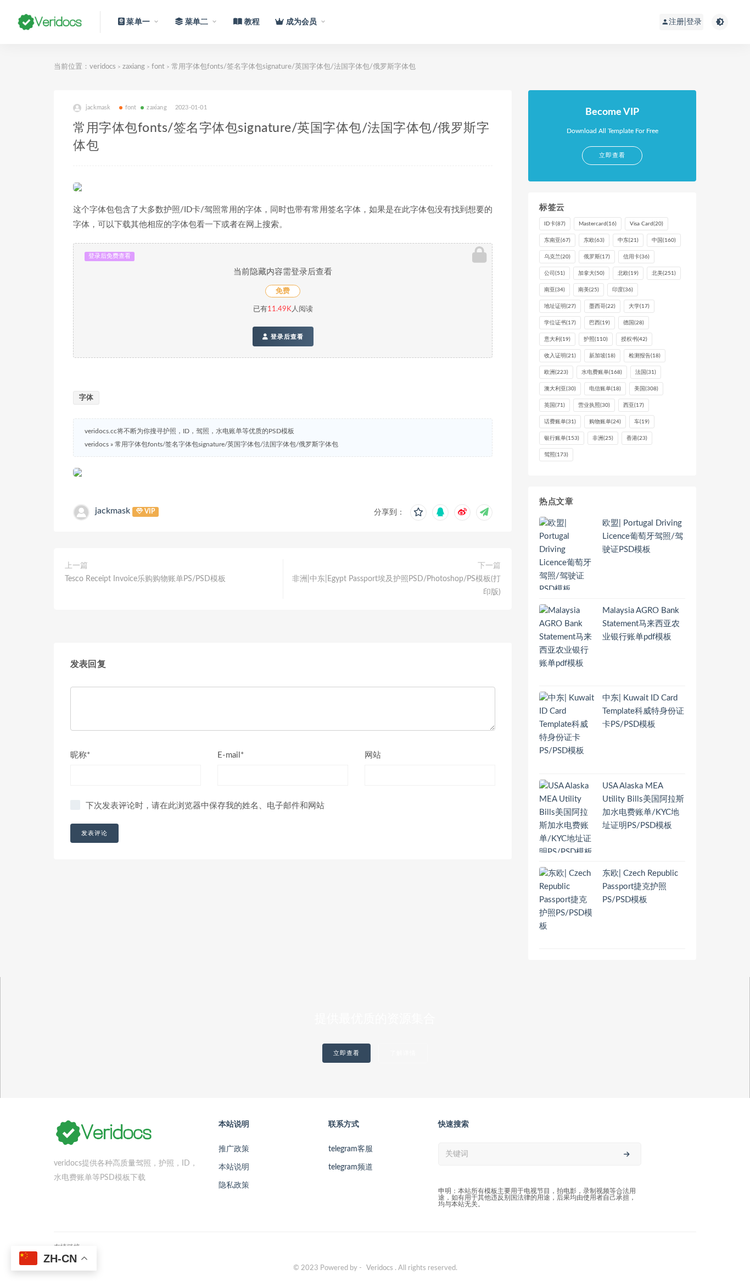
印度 (622, 289)
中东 (628, 240)
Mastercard (598, 224)
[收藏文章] (418, 512)
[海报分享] (484, 512)
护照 (596, 339)
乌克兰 (557, 257)
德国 (633, 322)
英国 (554, 405)
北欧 (628, 273)
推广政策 (234, 1149)
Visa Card (646, 224)
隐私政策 (234, 1185)
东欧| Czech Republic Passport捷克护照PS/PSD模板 (640, 886)
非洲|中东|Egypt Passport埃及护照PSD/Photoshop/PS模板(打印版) (396, 585)
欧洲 (556, 372)
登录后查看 (286, 336)
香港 (636, 438)
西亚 (633, 405)
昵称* (80, 755)
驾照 (556, 454)
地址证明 (560, 306)
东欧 (594, 240)
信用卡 (636, 257)
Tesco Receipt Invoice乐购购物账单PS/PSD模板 (145, 579)
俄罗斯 (597, 257)
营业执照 (594, 405)
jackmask (112, 510)
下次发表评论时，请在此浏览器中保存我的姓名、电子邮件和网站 (205, 806)
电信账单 (605, 388)
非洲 (602, 438)
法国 (645, 372)
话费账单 (560, 421)
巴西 (599, 322)
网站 (373, 755)
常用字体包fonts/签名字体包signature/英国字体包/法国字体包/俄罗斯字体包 (226, 444)
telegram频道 (350, 1167)
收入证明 (560, 355)
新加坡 (602, 355)
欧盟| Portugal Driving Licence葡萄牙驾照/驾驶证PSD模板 (642, 536)
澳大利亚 (560, 388)
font (158, 66)
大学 (639, 306)
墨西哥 (602, 306)
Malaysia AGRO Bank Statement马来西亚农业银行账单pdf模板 (641, 623)
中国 (664, 240)
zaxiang (133, 66)
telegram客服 (350, 1149)
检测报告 (645, 355)
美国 (646, 388)
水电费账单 (601, 372)
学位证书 (560, 322)
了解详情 (403, 1053)
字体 (86, 397)
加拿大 (591, 273)
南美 (588, 289)
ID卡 (555, 224)
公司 (554, 273)
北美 (664, 273)
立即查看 (346, 1053)
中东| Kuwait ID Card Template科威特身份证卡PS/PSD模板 (643, 711)
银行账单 (561, 438)
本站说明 (234, 1167)
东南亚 (557, 240)
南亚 (554, 289)
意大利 (557, 339)
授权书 (634, 339)
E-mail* (230, 755)
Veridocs (379, 1268)
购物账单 (605, 421)
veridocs (102, 66)
